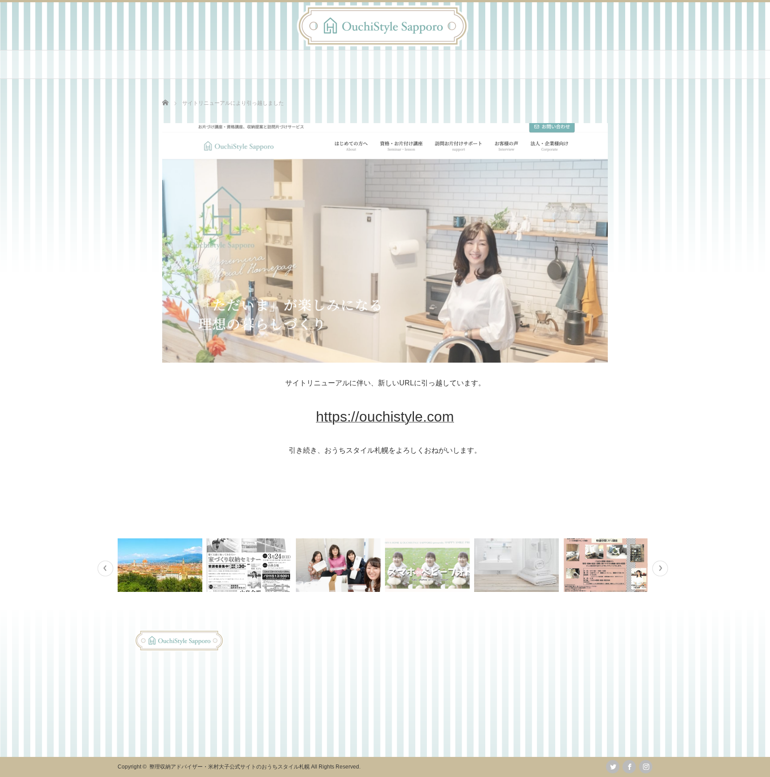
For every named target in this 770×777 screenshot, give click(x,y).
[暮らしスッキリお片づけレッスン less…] (517, 565)
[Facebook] (629, 766)
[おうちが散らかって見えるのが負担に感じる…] (161, 565)
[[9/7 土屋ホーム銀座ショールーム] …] (606, 565)
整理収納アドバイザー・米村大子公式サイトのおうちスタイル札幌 (229, 767)
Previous (105, 568)
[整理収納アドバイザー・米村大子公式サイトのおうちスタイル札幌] (382, 44)
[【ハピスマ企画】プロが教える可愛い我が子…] (428, 565)
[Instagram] (645, 766)
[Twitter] (612, 766)
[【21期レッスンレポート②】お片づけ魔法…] (339, 565)
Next (660, 568)
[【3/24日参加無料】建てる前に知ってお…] (250, 565)
